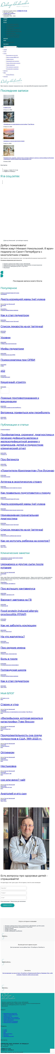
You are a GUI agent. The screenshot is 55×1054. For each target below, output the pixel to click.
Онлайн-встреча (10, 27)
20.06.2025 (3, 353)
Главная (5, 18)
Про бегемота (10, 459)
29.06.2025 (3, 342)
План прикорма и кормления (13, 34)
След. (5, 418)
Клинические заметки (6, 559)
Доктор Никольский (9, 304)
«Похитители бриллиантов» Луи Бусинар (27, 470)
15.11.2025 (3, 545)
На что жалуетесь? (13, 636)
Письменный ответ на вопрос (13, 29)
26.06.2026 (3, 453)
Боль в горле (9, 658)
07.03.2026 (3, 663)
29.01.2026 (3, 331)
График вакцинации (10, 33)
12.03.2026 (3, 652)
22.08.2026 (3, 710)
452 (3, 370)
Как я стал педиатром (15, 315)
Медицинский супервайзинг (12, 36)
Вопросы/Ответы (10, 42)
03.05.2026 (3, 786)
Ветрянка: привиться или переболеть (25, 412)
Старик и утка (9, 704)
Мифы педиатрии (12, 348)
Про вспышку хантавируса (18, 588)
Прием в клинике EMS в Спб (12, 26)
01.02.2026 (3, 523)
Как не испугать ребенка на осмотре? (25, 540)
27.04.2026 (3, 619)
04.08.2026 (3, 573)
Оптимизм (7, 752)
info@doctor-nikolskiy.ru (9, 13)
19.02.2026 (3, 305)
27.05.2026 (3, 475)
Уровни (5, 337)
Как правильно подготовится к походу (26, 492)
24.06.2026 (3, 464)
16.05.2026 (3, 486)
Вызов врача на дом (8, 1036)
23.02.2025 (3, 417)
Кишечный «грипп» (13, 382)
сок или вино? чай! (13, 779)
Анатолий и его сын (13, 793)
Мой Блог (5, 38)
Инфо (4, 40)
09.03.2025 (3, 406)
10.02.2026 (3, 320)
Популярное (4, 294)
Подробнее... (4, 309)
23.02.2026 (3, 674)
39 (1, 306)
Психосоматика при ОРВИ (18, 359)
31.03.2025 (3, 375)
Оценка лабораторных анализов (13, 31)
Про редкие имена (13, 647)
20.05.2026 (3, 593)
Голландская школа (13, 669)
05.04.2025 (3, 364)
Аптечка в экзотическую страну (21, 481)
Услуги (5, 22)
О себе (5, 20)
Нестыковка (8, 766)
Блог (2, 699)
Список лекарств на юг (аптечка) (22, 326)
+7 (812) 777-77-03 (22, 11)
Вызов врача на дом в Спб (12, 24)
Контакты (5, 44)
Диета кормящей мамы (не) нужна (23, 299)
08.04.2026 (3, 630)
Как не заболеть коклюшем (18, 625)
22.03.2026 (3, 497)
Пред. (2, 418)
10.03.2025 (3, 387)
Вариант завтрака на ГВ (16, 599)
